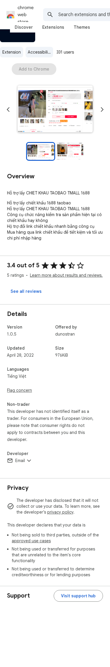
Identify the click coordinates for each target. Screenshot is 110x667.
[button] (55, 109)
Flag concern (19, 390)
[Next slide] (102, 109)
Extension (11, 52)
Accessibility (39, 52)
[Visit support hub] (78, 596)
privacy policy (60, 512)
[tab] (24, 27)
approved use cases (31, 540)
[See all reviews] (26, 291)
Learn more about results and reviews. (66, 275)
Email (20, 460)
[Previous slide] (8, 109)
